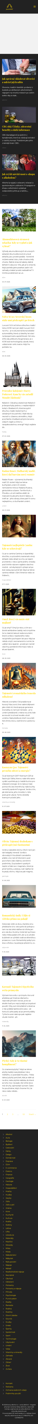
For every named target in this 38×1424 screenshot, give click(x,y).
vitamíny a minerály (8, 802)
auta (3, 351)
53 (24, 1114)
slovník (4, 1095)
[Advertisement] (19, 34)
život (3, 654)
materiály (5, 1021)
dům (3, 277)
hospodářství (6, 580)
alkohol (4, 100)
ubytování (5, 947)
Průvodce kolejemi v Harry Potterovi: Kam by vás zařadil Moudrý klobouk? (17, 394)
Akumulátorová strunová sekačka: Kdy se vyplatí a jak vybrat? (17, 243)
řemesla (5, 728)
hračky (4, 432)
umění (4, 506)
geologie (5, 876)
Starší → (32, 1114)
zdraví (4, 148)
